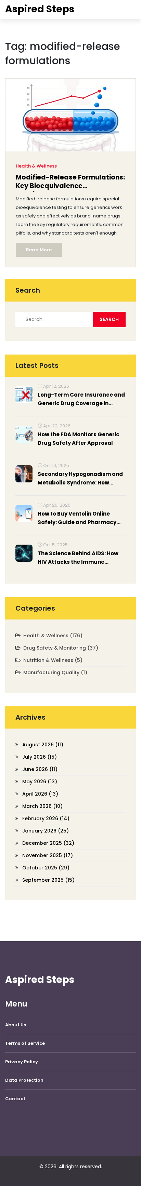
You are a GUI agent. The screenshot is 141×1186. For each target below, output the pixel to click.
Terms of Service (25, 1043)
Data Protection (24, 1080)
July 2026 (39, 757)
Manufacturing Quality (55, 672)
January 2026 (45, 830)
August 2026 (42, 744)
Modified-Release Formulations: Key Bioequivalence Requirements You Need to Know (70, 182)
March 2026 (42, 806)
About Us (15, 1025)
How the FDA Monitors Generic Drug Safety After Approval (78, 439)
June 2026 (39, 769)
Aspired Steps (39, 9)
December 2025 (48, 843)
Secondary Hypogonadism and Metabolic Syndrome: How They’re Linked (80, 478)
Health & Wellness (36, 166)
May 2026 (39, 781)
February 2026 (45, 818)
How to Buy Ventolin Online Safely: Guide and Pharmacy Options (77, 518)
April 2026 (40, 793)
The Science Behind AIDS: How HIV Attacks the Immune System (78, 558)
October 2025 (45, 867)
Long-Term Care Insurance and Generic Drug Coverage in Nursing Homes (81, 399)
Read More (39, 249)
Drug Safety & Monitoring (60, 647)
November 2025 (47, 855)
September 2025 (48, 880)
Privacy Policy (21, 1061)
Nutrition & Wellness (52, 660)
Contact (15, 1098)
